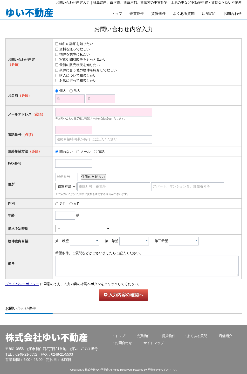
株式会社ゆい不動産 (46, 337)
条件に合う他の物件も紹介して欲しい (88, 70)
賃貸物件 (158, 13)
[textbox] (85, 241)
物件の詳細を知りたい (76, 44)
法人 (77, 91)
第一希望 (62, 241)
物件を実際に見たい (74, 54)
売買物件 (137, 13)
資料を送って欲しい (74, 49)
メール (85, 151)
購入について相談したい (77, 75)
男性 (62, 203)
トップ (116, 13)
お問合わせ (233, 13)
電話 (101, 151)
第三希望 (161, 241)
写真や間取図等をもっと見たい (83, 59)
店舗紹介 (209, 13)
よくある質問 (184, 13)
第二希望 (111, 241)
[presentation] (97, 240)
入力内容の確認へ (125, 294)
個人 (62, 91)
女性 (77, 203)
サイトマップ (154, 343)
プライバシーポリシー (22, 284)
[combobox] (84, 241)
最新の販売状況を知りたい (79, 65)
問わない (66, 151)
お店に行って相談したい (77, 80)
